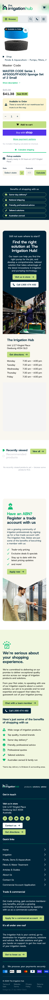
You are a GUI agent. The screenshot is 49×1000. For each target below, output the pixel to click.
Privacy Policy (29, 985)
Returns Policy (40, 985)
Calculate (40, 172)
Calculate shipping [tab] (26, 149)
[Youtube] (16, 818)
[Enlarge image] (25, 30)
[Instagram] (10, 818)
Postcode (29, 168)
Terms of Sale (6, 985)
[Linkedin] (22, 818)
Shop (9, 56)
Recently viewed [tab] (16, 450)
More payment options (24, 139)
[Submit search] (30, 19)
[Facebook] (5, 818)
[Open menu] (43, 19)
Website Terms (17, 985)
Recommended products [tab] (16, 456)
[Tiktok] (28, 818)
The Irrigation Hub (17, 981)
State (5, 168)
